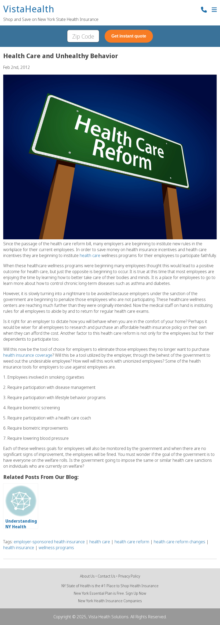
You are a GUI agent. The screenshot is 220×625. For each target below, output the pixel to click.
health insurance (18, 547)
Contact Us (106, 576)
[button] (214, 10)
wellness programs (56, 547)
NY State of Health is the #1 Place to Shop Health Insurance (110, 585)
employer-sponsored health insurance (49, 542)
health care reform (132, 542)
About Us (87, 576)
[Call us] (204, 10)
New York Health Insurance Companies (110, 600)
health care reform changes (179, 542)
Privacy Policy (129, 576)
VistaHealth (28, 9)
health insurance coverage (27, 355)
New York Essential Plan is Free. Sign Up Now (110, 593)
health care (90, 255)
